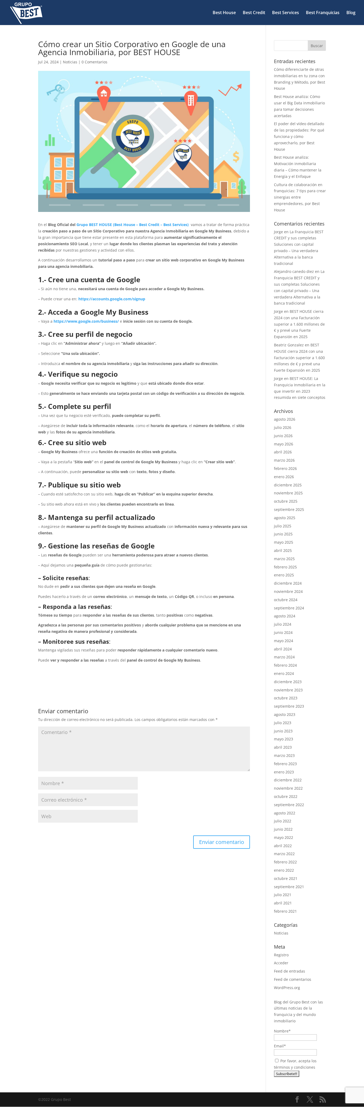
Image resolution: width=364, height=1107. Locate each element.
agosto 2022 (284, 812)
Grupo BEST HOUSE (94, 224)
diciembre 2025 (288, 484)
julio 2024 (282, 624)
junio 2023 (283, 730)
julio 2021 (282, 894)
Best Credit (254, 13)
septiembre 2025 (289, 509)
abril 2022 (283, 845)
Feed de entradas (289, 971)
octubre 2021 (285, 878)
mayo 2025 (283, 542)
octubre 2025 (285, 501)
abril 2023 (283, 747)
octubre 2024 (285, 599)
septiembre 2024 (289, 607)
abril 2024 (283, 648)
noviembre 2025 (288, 492)
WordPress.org (287, 987)
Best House (224, 13)
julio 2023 (282, 722)
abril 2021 (283, 902)
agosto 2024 (284, 615)
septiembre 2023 (289, 706)
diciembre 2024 (288, 583)
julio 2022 (282, 820)
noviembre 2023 (288, 689)
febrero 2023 (285, 763)
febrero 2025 (285, 566)
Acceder (281, 962)
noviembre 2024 (288, 591)
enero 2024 (284, 673)
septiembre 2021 (289, 886)
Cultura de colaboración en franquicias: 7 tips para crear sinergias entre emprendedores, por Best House (300, 197)
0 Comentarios (94, 61)
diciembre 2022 (288, 779)
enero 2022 (284, 870)
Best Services (285, 13)
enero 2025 (284, 574)
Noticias (70, 61)
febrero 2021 (285, 911)
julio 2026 (282, 427)
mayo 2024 (283, 640)
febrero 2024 (285, 665)
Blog (350, 13)
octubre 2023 (285, 697)
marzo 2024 (284, 656)
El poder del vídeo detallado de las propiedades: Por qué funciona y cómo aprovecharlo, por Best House (299, 136)
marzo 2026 (284, 460)
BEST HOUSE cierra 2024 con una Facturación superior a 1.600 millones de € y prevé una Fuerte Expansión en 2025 (299, 324)
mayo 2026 (283, 443)
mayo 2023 (283, 738)
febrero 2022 (285, 861)
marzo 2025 (284, 558)
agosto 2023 (284, 714)
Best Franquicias (322, 13)
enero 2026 (284, 476)
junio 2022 (283, 829)
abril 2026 (283, 451)
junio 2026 (283, 435)
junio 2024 (283, 632)
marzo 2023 (284, 755)
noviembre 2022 (288, 788)
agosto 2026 (284, 419)
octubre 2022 (285, 796)
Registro (281, 954)
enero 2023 (284, 771)
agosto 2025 (284, 517)
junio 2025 (283, 533)
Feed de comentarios (292, 979)
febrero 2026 (285, 468)
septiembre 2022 (289, 804)
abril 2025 (283, 550)
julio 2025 (282, 525)
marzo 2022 (284, 853)
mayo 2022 (283, 837)
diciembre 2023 (288, 681)
